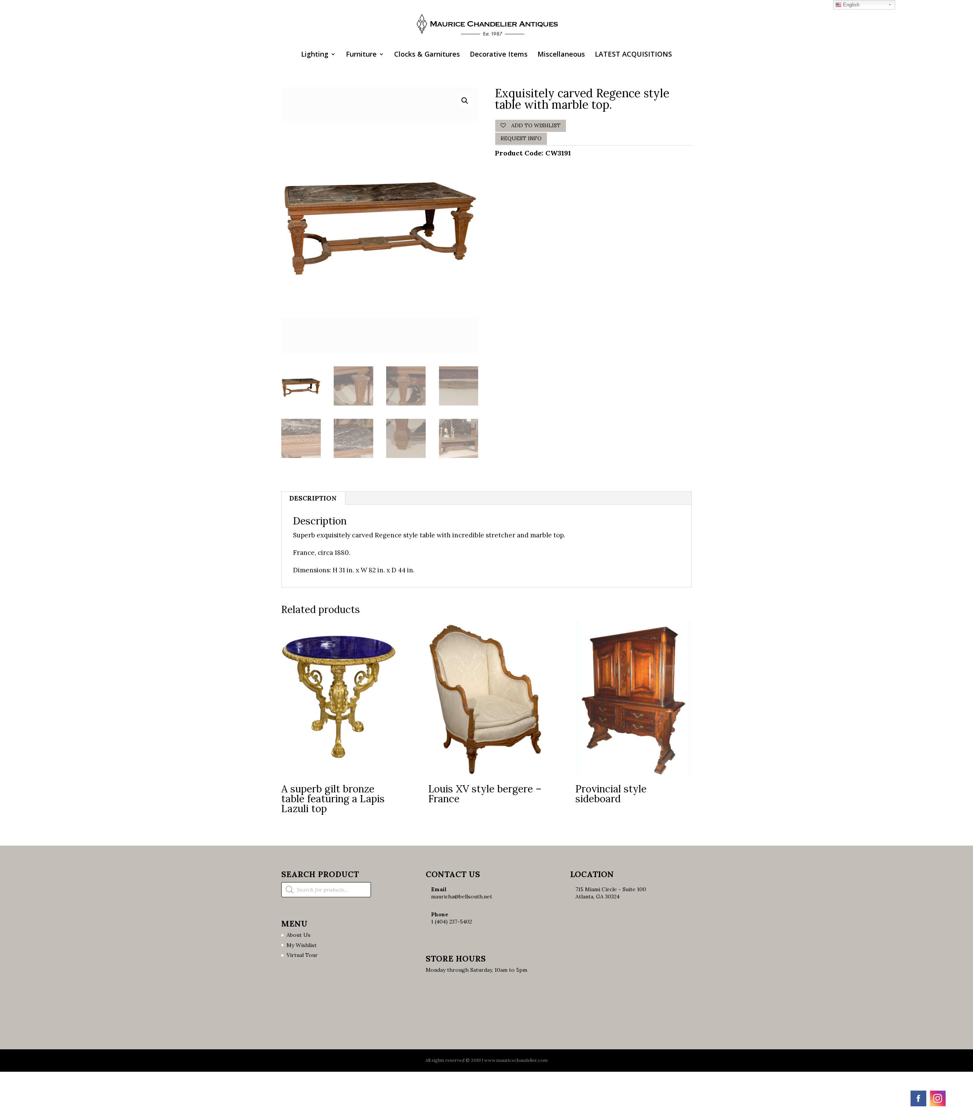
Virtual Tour (302, 955)
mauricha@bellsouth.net (461, 896)
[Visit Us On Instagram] (937, 1105)
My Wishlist (302, 945)
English (850, 5)
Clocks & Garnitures (427, 55)
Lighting (314, 55)
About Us (299, 934)
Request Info (521, 138)
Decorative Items (499, 55)
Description (313, 498)
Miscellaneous (561, 55)
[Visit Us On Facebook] (918, 1105)
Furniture (361, 55)
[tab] (313, 498)
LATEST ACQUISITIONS (633, 55)
